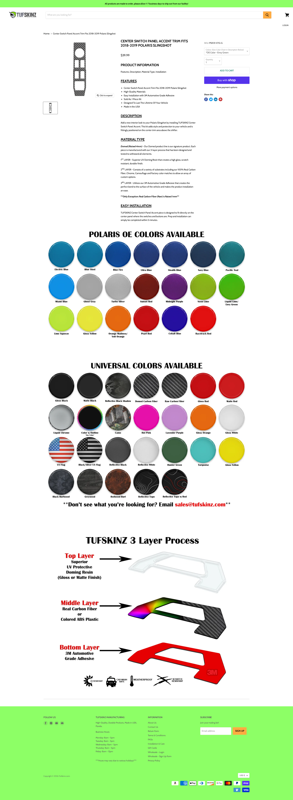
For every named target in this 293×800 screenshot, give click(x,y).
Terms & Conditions (157, 735)
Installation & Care (156, 743)
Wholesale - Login (156, 752)
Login (285, 25)
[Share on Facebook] (206, 99)
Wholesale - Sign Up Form (159, 756)
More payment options (227, 87)
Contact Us (153, 727)
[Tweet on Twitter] (211, 99)
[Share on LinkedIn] (215, 99)
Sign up (239, 730)
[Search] (267, 14)
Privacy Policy (154, 760)
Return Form (153, 731)
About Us (152, 722)
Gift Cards (152, 748)
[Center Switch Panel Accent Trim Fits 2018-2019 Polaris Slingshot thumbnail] (50, 108)
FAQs (150, 739)
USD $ (242, 775)
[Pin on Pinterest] (220, 99)
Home (46, 33)
